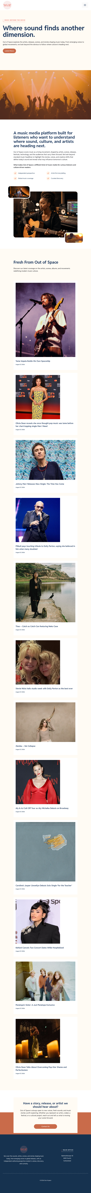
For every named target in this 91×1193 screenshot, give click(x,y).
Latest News (9, 51)
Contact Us (45, 1126)
